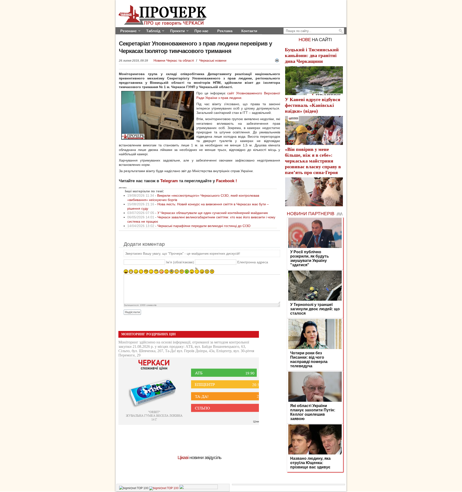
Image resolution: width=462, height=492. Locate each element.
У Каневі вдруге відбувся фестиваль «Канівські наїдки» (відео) (312, 105)
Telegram (169, 181)
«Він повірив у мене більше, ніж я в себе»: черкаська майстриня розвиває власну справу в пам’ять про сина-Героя (313, 161)
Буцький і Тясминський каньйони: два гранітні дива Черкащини (312, 55)
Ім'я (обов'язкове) (180, 262)
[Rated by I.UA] (198, 488)
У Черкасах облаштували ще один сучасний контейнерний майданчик (212, 213)
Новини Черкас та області (174, 60)
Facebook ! (226, 181)
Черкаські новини (212, 60)
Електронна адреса (252, 262)
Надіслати (132, 312)
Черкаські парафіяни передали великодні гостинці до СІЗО (203, 226)
